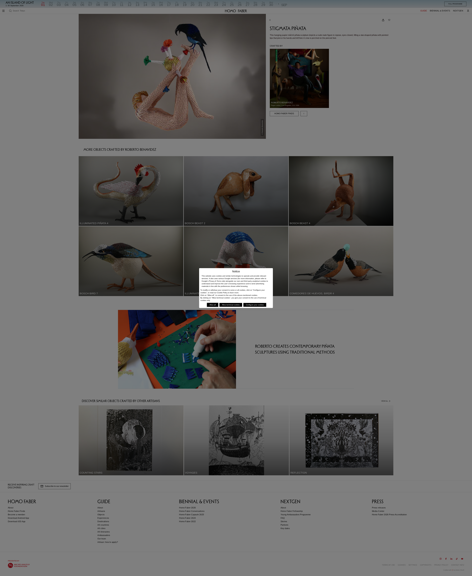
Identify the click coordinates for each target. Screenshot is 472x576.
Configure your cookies (255, 305)
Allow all (212, 305)
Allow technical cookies (231, 305)
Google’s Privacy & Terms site (213, 281)
